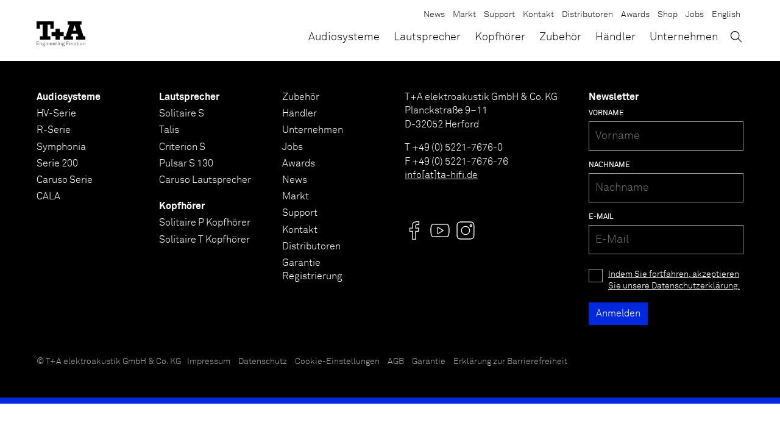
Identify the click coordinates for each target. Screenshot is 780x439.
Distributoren (587, 14)
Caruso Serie (65, 180)
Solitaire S (181, 113)
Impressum (208, 361)
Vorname (606, 113)
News (434, 14)
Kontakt (538, 14)
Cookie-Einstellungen (337, 361)
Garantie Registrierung (312, 269)
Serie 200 (57, 163)
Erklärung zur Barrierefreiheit (510, 361)
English (726, 14)
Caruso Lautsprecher (205, 180)
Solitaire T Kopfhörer (204, 239)
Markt (464, 14)
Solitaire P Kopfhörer (204, 222)
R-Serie (54, 130)
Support (499, 14)
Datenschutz (262, 361)
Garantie (428, 361)
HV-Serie (56, 113)
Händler (615, 37)
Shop (668, 14)
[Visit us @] (414, 230)
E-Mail (601, 217)
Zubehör (560, 37)
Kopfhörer (500, 37)
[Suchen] (736, 36)
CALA (48, 196)
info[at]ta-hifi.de (441, 175)
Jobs (695, 14)
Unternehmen (684, 37)
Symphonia (61, 147)
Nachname (609, 165)
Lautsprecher (427, 37)
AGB (396, 361)
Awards (635, 14)
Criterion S (182, 147)
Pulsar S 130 (186, 163)
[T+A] (61, 30)
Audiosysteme (344, 37)
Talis (169, 130)
